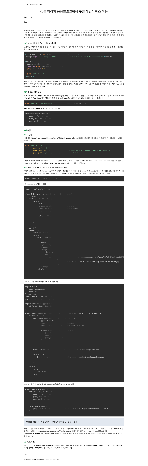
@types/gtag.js (31, 422)
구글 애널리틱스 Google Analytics (36, 30)
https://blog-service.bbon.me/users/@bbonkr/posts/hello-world (55, 138)
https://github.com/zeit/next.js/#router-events (53, 431)
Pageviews (37, 98)
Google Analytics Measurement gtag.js (51, 96)
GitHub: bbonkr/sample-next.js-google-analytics (42, 445)
